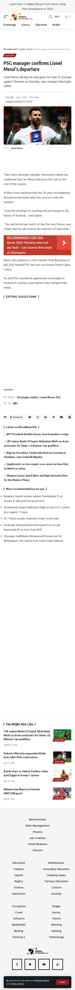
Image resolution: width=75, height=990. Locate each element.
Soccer (9, 55)
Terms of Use (17, 984)
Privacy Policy (42, 980)
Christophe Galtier (27, 397)
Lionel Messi (47, 397)
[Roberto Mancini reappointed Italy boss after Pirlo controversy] (62, 756)
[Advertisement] (37, 36)
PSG (58, 397)
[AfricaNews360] (21, 17)
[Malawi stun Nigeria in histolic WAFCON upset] (62, 792)
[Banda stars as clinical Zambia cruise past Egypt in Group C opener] (62, 774)
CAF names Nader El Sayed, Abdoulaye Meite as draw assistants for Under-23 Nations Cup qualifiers (27, 735)
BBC (15, 403)
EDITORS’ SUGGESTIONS (21, 296)
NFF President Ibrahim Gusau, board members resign (37, 434)
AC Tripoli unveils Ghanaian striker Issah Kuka (31, 518)
